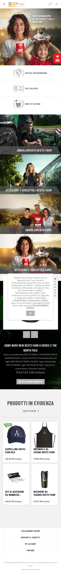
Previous (26, 334)
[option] (30, 36)
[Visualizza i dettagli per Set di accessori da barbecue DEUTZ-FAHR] (16, 477)
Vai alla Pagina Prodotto (31, 381)
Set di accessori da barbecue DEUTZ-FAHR (14, 493)
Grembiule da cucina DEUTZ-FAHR (44, 451)
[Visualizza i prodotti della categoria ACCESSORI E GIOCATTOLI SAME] (30, 254)
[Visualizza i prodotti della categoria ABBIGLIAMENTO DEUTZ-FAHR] (30, 134)
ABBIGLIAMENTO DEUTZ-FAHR (34, 150)
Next (34, 334)
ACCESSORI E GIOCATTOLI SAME (33, 270)
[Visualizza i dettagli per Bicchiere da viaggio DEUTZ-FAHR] (44, 477)
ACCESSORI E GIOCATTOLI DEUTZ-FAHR (29, 190)
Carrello (51, 3)
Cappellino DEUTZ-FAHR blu (15, 451)
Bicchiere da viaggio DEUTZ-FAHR (44, 493)
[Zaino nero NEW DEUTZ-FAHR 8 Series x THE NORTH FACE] (55, 278)
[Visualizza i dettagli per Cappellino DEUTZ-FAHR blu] (16, 435)
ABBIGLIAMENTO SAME (38, 230)
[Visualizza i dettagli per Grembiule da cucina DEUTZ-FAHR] (44, 435)
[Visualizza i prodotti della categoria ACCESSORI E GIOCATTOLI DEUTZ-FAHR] (30, 174)
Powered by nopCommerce (30, 569)
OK (30, 313)
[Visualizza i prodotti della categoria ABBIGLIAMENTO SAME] (30, 214)
